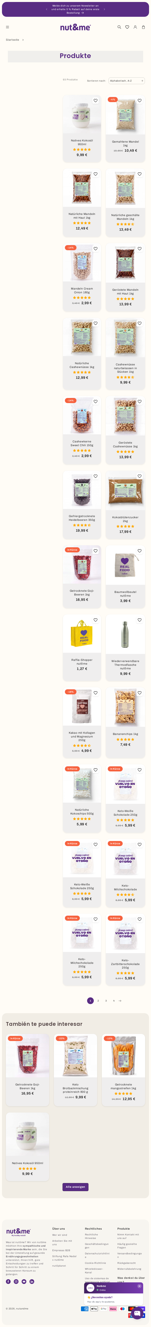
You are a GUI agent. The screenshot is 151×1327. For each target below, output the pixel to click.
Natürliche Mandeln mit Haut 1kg (82, 216)
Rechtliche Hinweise (91, 1236)
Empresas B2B (61, 1250)
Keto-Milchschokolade (125, 887)
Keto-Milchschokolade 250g (82, 963)
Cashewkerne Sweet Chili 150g (82, 443)
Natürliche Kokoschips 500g (82, 811)
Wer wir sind (59, 1235)
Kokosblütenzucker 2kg (125, 519)
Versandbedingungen (129, 1255)
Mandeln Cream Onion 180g (82, 290)
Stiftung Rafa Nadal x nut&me (64, 1258)
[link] (75, 1187)
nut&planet (59, 1265)
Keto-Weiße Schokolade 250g (125, 813)
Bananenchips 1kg (125, 734)
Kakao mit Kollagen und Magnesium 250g (82, 736)
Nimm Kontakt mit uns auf (128, 1236)
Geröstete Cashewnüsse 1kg (125, 444)
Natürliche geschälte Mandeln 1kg (125, 217)
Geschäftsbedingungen (97, 1246)
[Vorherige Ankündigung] (46, 9)
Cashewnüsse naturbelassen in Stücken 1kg (125, 368)
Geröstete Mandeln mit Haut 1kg (125, 291)
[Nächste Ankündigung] (104, 9)
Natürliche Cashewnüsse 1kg (82, 365)
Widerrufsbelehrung (129, 1269)
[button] (7, 27)
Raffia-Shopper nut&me (81, 661)
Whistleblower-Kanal (94, 1271)
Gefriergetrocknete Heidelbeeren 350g (82, 518)
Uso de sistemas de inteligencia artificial (97, 1280)
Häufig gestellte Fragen (127, 1246)
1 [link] (90, 1000)
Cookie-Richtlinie (95, 1263)
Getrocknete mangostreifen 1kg (123, 1086)
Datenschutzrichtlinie (97, 1255)
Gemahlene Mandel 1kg (125, 143)
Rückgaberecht (126, 1263)
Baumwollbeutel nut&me (125, 594)
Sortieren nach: (96, 80)
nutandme (22, 1308)
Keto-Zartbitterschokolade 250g (125, 964)
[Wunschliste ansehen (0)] (127, 27)
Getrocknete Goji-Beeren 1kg (82, 592)
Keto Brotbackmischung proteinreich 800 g (75, 1088)
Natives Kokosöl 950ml (82, 142)
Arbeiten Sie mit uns (62, 1243)
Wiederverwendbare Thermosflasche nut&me (125, 665)
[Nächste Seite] (120, 1000)
